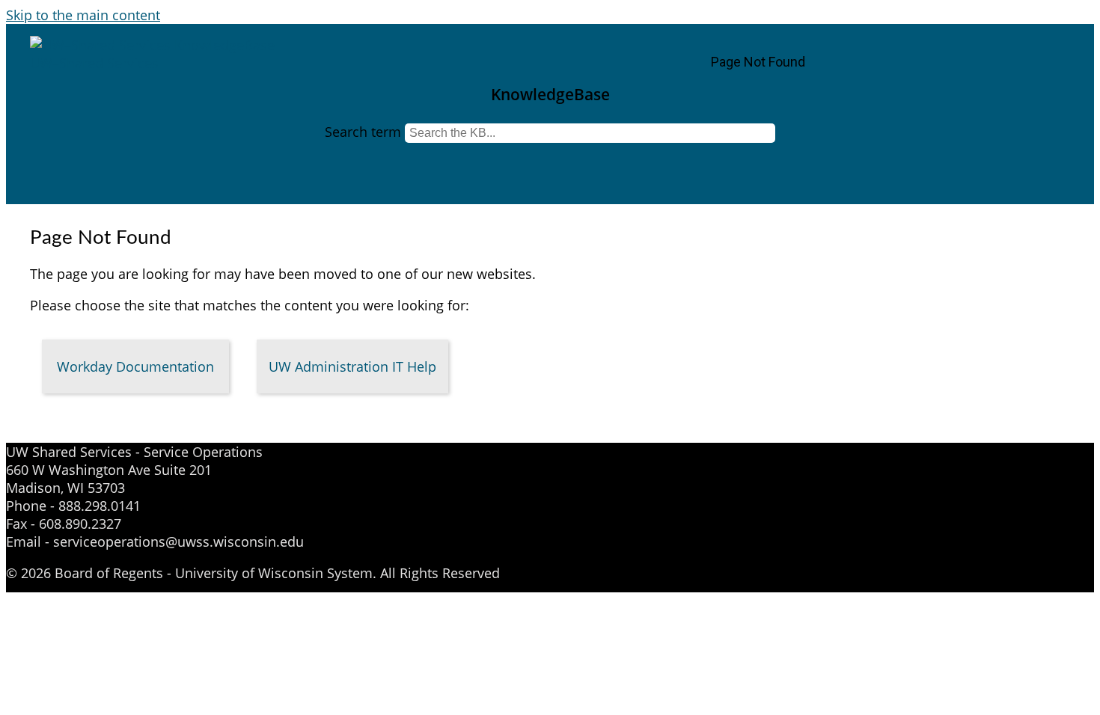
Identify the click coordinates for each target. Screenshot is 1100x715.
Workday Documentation (135, 366)
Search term (363, 132)
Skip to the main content (83, 15)
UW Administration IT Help (352, 366)
